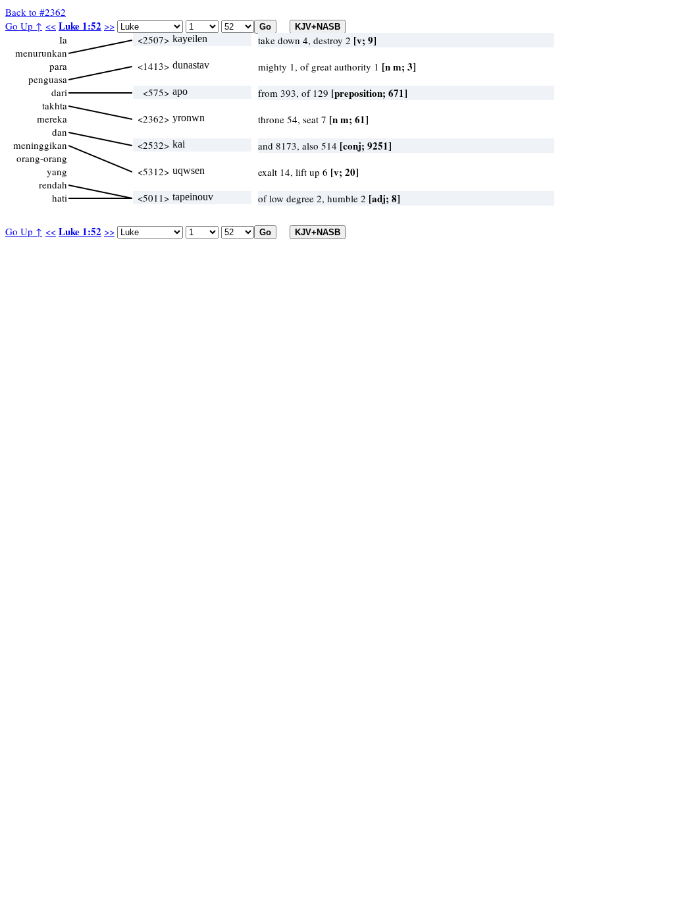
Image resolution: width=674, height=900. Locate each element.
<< (50, 25)
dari (59, 92)
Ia (63, 39)
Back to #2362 (35, 11)
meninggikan (40, 145)
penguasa (47, 79)
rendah (53, 184)
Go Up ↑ (23, 25)
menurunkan (41, 52)
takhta (54, 105)
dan (59, 131)
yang (57, 171)
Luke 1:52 (80, 25)
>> (109, 25)
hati (59, 197)
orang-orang (41, 158)
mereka (52, 118)
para (58, 65)
